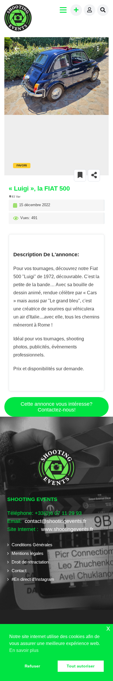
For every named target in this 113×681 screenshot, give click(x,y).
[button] (97, 49)
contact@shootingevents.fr (55, 521)
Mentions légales (27, 553)
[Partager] (94, 175)
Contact (19, 570)
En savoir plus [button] (24, 650)
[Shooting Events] (18, 18)
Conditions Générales (32, 544)
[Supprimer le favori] (80, 175)
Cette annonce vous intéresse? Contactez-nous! (56, 407)
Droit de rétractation (30, 561)
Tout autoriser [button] (80, 666)
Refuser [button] (32, 666)
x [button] (108, 628)
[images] (56, 76)
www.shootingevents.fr (66, 529)
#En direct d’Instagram (33, 579)
